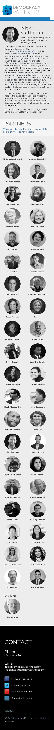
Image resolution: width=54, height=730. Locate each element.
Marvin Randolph (12, 430)
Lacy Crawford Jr (37, 362)
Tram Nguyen (37, 542)
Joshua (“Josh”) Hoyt (37, 294)
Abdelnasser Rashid (12, 159)
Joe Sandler (12, 617)
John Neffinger (12, 294)
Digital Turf (8, 711)
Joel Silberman (38, 272)
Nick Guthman (12, 452)
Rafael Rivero (38, 452)
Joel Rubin (12, 272)
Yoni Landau (12, 587)
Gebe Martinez (37, 204)
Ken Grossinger (12, 339)
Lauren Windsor (12, 384)
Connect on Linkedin (21, 698)
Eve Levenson (12, 204)
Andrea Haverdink (37, 159)
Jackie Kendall (37, 227)
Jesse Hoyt (12, 249)
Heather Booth (12, 227)
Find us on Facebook (21, 679)
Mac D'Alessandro (12, 407)
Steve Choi (12, 542)
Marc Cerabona (38, 407)
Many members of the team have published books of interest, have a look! (26, 130)
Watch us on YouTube (21, 691)
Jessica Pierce (37, 249)
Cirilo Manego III (37, 182)
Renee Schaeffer (37, 475)
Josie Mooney (12, 317)
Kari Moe (38, 317)
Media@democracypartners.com (24, 669)
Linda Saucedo (38, 384)
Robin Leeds (12, 520)
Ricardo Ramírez (12, 497)
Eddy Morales (37, 587)
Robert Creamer (37, 497)
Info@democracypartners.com (22, 666)
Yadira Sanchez (37, 565)
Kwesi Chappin (12, 362)
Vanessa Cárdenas (12, 565)
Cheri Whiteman (12, 182)
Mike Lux (37, 430)
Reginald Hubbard (12, 475)
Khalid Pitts (37, 339)
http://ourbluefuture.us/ (22, 51)
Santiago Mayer (37, 520)
